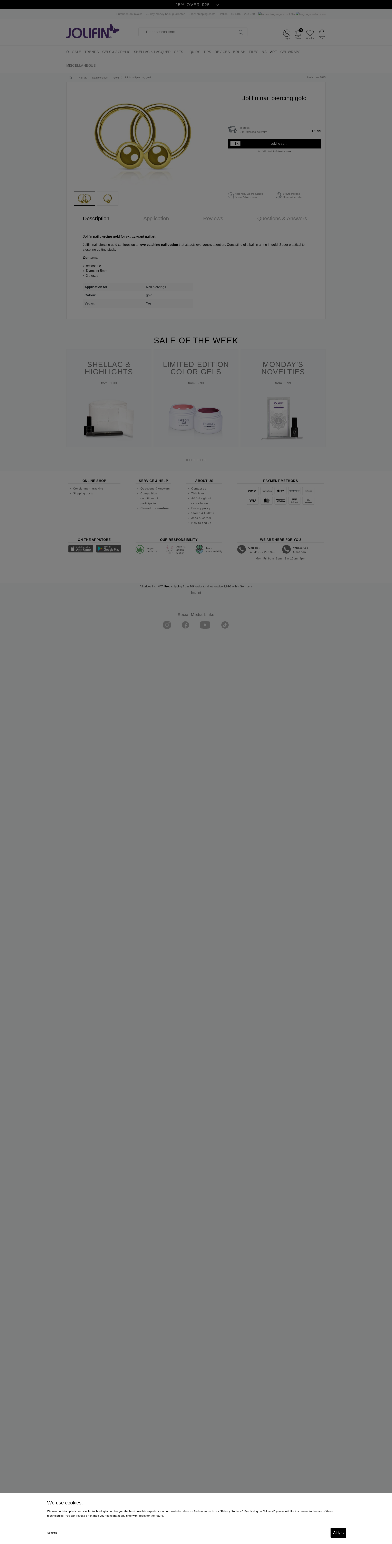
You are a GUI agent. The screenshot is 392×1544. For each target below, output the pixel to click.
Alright (338, 1532)
